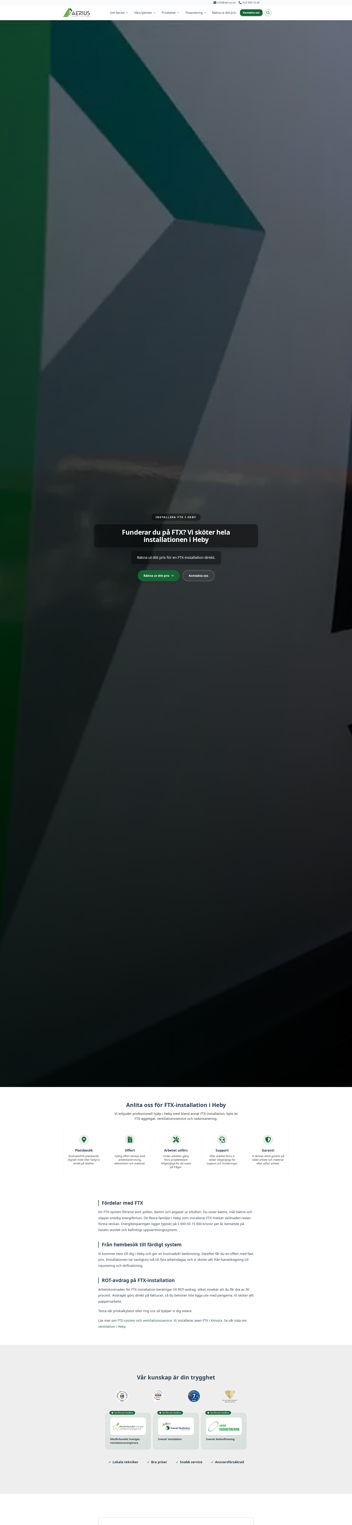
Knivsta (216, 1320)
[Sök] (268, 12)
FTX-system (126, 1320)
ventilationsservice (157, 1320)
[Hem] (77, 12)
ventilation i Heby (112, 1326)
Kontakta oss (251, 12)
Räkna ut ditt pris (156, 576)
